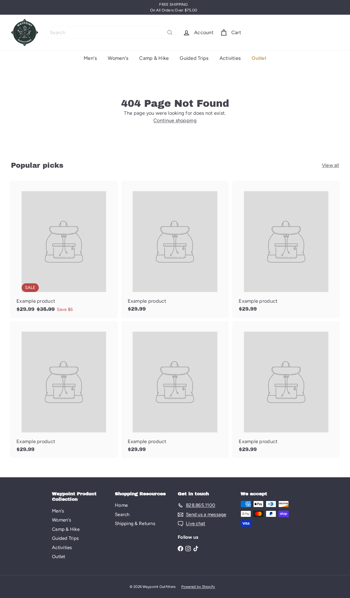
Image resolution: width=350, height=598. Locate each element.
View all (330, 165)
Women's (118, 58)
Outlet (259, 58)
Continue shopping (175, 120)
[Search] (169, 32)
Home (121, 505)
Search (122, 514)
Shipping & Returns (135, 523)
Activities (230, 58)
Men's (90, 58)
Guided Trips (194, 58)
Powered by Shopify (198, 587)
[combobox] (111, 32)
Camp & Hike (154, 58)
